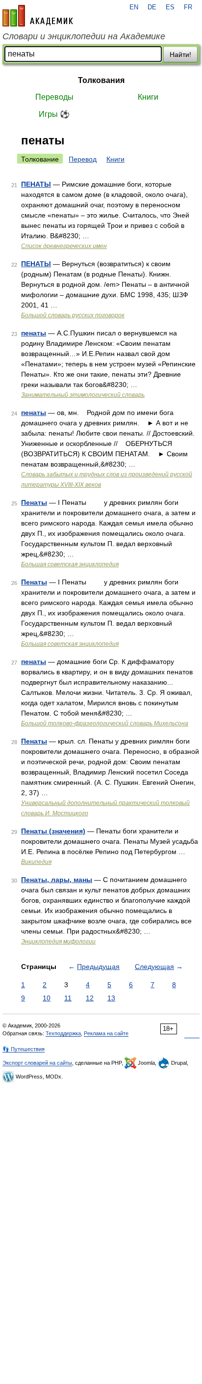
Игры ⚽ (54, 114)
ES (170, 7)
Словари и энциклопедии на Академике (83, 36)
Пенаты (34, 502)
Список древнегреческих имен (64, 246)
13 (111, 998)
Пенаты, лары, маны (56, 880)
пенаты (33, 333)
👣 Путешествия (23, 1049)
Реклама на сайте (106, 1033)
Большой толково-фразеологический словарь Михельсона (104, 723)
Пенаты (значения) (53, 831)
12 (90, 998)
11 (68, 998)
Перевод (83, 159)
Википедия (36, 861)
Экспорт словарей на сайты (37, 1063)
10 (46, 998)
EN (133, 7)
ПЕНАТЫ (36, 184)
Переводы (54, 97)
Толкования (101, 80)
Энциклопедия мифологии (58, 941)
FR (188, 7)
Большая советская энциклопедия (70, 564)
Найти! (180, 54)
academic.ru (37, 16)
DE (152, 7)
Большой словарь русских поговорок (73, 315)
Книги (148, 97)
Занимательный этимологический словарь (83, 394)
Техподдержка (63, 1033)
